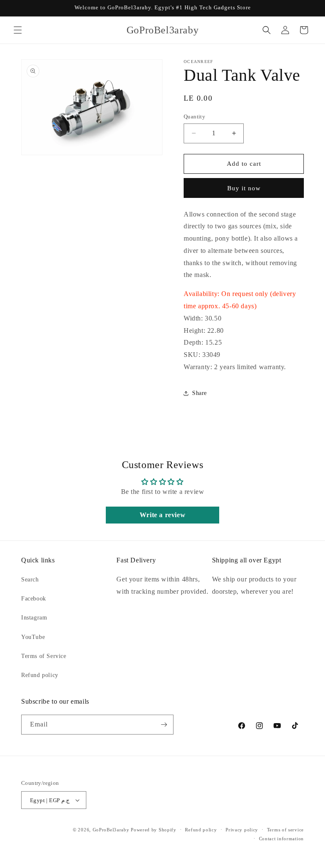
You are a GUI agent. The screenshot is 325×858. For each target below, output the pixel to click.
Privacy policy (242, 829)
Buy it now (244, 188)
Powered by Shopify (153, 829)
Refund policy (39, 675)
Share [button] (199, 393)
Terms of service (285, 829)
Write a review (162, 514)
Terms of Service (43, 656)
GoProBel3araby (111, 829)
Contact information (281, 838)
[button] (17, 30)
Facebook (33, 598)
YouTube (33, 637)
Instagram (34, 617)
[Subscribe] (163, 725)
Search (30, 579)
